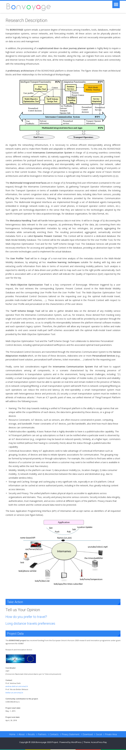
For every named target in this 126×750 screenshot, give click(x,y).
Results (31, 734)
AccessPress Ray (99, 742)
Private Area (111, 734)
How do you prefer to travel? (26, 617)
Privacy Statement (70, 734)
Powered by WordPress (70, 742)
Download (88, 734)
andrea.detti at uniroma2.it (17, 686)
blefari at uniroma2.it (14, 692)
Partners (42, 734)
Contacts (54, 734)
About (22, 734)
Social (99, 734)
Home (12, 734)
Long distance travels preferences (30, 623)
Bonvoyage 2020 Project (47, 742)
